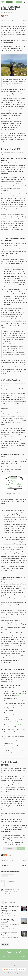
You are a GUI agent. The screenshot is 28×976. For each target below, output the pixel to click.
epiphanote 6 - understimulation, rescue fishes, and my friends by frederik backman (9, 936)
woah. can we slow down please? (9, 933)
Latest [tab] (6, 902)
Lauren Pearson (8, 889)
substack (18, 725)
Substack (6, 973)
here (17, 153)
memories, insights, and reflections (10, 924)
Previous (6, 865)
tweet (10, 635)
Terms (19, 964)
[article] (14, 911)
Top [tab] (3, 902)
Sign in (25, 2)
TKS (17, 695)
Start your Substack (10, 969)
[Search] (25, 902)
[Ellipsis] (26, 889)
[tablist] (7, 875)
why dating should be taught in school (10, 907)
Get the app (21, 969)
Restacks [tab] (11, 876)
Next (23, 865)
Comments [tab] (4, 876)
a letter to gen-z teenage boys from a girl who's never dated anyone (10, 911)
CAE (14, 691)
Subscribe (19, 2)
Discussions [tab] (12, 902)
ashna (6, 15)
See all (4, 944)
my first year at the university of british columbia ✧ (7, 921)
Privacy (15, 964)
